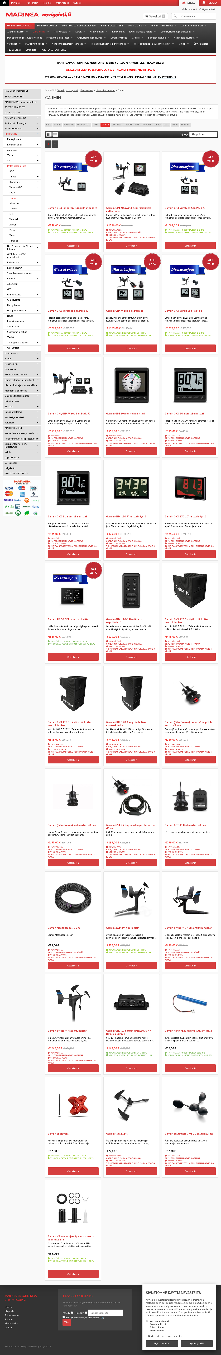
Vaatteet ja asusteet (184, 37)
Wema (175, 124)
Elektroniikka (39, 31)
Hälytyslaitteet (14, 305)
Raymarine (69, 124)
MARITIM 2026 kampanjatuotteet (79, 25)
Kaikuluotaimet (14, 267)
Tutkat (10, 155)
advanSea (116, 124)
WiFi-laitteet (13, 347)
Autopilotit (12, 150)
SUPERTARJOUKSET (47, 25)
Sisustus (136, 37)
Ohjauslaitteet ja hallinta (89, 37)
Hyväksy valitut (162, 1343)
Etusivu (8, 1307)
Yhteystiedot (62, 2)
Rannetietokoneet (16, 321)
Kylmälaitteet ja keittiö (140, 31)
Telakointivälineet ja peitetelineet (108, 43)
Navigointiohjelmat (16, 310)
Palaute (47, 2)
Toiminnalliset (158, 1324)
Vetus (166, 124)
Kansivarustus (97, 31)
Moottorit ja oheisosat (57, 37)
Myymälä (16, 2)
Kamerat (11, 278)
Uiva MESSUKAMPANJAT (19, 25)
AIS (8, 160)
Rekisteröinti (191, 9)
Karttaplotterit (14, 139)
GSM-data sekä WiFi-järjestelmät (17, 256)
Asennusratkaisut (15, 31)
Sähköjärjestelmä (157, 37)
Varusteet (12, 43)
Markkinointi (157, 1330)
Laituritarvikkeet (118, 37)
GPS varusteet (14, 294)
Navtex (10, 315)
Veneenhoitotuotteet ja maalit (67, 43)
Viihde (182, 43)
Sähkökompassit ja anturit (19, 273)
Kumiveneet (118, 31)
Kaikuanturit (13, 262)
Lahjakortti (31, 49)
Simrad (57, 124)
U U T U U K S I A (137, 25)
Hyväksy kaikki (197, 1343)
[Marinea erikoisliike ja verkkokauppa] (52, 14)
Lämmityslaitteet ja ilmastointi (176, 31)
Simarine (185, 124)
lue (101, 1317)
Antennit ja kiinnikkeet (162, 25)
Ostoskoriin (73, 245)
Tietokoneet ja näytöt (17, 342)
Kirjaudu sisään (209, 9)
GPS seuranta (13, 299)
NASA (96, 124)
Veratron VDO (83, 124)
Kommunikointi (14, 144)
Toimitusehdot (12, 1315)
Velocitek (146, 124)
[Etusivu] (4, 3)
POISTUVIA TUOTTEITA (53, 49)
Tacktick (128, 124)
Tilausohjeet (31, 2)
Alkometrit (12, 283)
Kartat (78, 31)
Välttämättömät (159, 1321)
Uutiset (76, 2)
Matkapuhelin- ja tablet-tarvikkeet (24, 37)
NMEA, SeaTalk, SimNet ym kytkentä (20, 248)
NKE (137, 124)
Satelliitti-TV (13, 326)
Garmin (105, 124)
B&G (48, 124)
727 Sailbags (14, 49)
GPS (9, 289)
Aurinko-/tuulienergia (192, 25)
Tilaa (66, 1322)
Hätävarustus (60, 31)
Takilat (10, 337)
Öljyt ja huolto (201, 43)
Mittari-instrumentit (16, 165)
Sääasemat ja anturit (17, 332)
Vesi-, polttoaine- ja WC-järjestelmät (152, 43)
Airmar (157, 124)
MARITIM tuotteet (34, 43)
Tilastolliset (157, 1327)
